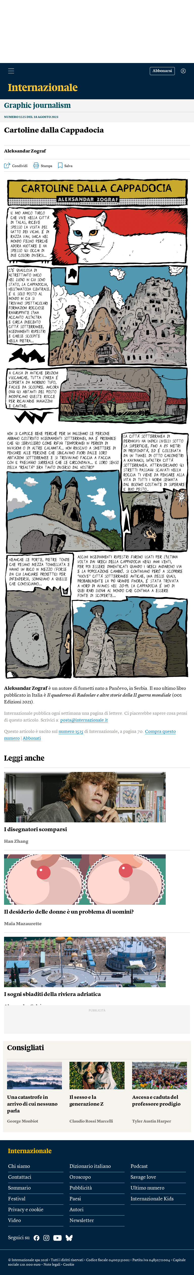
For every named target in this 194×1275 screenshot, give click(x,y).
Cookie (68, 1264)
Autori (76, 1209)
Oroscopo (80, 1177)
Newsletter (81, 1220)
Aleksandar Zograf (25, 151)
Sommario (19, 1188)
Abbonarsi (162, 71)
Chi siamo (19, 1166)
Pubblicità (80, 1188)
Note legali (51, 1264)
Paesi (75, 1199)
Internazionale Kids (152, 1199)
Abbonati (32, 738)
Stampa (46, 166)
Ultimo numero (147, 1188)
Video (14, 1220)
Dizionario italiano (90, 1166)
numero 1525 (71, 731)
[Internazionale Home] (31, 1150)
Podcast (139, 1166)
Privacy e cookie (25, 1209)
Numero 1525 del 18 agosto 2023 (31, 117)
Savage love (143, 1177)
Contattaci (19, 1177)
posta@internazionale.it (84, 720)
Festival (17, 1199)
